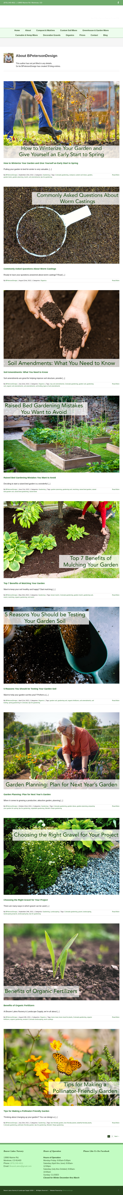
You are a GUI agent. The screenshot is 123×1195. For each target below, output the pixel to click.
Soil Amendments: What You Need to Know (26, 372)
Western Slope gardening (53, 808)
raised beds (33, 491)
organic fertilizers (73, 700)
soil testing (39, 386)
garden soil (82, 384)
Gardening (46, 175)
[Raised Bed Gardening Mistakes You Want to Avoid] (61, 434)
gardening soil (67, 489)
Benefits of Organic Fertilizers (19, 1005)
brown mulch (55, 595)
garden (90, 175)
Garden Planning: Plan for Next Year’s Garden (27, 794)
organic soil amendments (15, 386)
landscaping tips (23, 914)
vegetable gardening (37, 808)
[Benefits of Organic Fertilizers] (61, 961)
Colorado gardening (61, 175)
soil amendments (34, 177)
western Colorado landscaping (33, 1019)
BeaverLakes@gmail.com (20, 1166)
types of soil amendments (51, 386)
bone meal (54, 1017)
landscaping (87, 912)
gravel (80, 912)
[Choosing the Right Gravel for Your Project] (61, 856)
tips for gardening (46, 177)
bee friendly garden (57, 1123)
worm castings (48, 1019)
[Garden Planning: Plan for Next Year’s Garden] (61, 750)
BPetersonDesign (11, 175)
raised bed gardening (22, 491)
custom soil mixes (81, 175)
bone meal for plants (65, 1017)
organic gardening (21, 597)
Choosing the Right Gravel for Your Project (26, 900)
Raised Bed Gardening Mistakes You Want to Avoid (30, 477)
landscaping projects (10, 914)
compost (72, 175)
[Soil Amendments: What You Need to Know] (61, 328)
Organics (43, 280)
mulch (26, 177)
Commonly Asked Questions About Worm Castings (30, 269)
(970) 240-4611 (16, 1163)
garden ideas (72, 806)
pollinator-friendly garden (26, 1125)
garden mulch (78, 595)
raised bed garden (85, 489)
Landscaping (54, 912)
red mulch (31, 597)
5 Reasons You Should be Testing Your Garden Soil (30, 689)
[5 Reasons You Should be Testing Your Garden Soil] (61, 645)
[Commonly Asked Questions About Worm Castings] (61, 225)
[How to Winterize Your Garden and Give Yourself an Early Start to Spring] (61, 119)
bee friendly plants (70, 1123)
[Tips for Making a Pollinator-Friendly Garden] (61, 1067)
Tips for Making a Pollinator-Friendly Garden (26, 1111)
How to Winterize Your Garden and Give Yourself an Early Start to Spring (41, 163)
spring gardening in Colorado (18, 703)
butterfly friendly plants (84, 1123)
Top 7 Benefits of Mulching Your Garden (24, 583)
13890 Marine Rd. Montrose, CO (29, 3)
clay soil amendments (57, 384)
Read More (115, 175)
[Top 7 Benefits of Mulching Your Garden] (61, 539)
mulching (76, 489)
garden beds (8, 177)
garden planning (18, 177)
